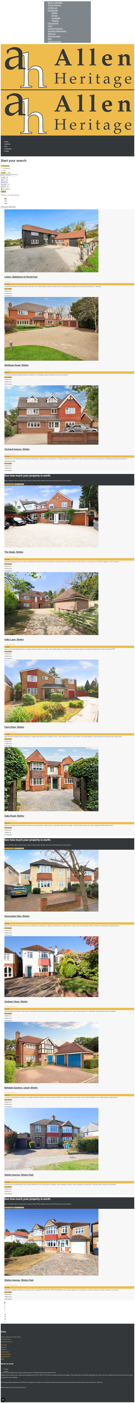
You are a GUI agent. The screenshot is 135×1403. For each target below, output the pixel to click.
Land (50, 26)
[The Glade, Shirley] (51, 547)
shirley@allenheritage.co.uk (6, 1341)
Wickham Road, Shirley (16, 365)
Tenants (55, 21)
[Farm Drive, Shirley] (51, 722)
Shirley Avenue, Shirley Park (18, 1174)
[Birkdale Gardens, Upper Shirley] (51, 1082)
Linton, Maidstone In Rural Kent (20, 276)
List (5, 198)
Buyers (55, 15)
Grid (5, 201)
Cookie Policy (3, 1349)
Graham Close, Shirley (16, 1001)
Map (5, 203)
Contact (6, 151)
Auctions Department (57, 31)
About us (52, 33)
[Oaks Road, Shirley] (51, 811)
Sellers (55, 13)
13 (5, 1316)
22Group (23, 1387)
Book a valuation (55, 2)
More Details (8, 289)
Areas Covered (54, 41)
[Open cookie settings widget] (3, 1400)
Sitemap (2, 1358)
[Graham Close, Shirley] (51, 996)
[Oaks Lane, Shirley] (51, 634)
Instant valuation (19, 484)
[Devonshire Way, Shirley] (51, 911)
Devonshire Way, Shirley (16, 916)
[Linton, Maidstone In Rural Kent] (51, 272)
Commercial (53, 23)
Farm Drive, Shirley (14, 727)
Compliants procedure (5, 1356)
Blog (50, 39)
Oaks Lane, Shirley (14, 639)
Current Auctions (55, 28)
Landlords (56, 18)
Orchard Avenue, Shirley (17, 449)
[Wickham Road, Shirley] (51, 360)
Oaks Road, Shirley (14, 815)
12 (5, 1314)
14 (5, 1319)
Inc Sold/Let (6, 189)
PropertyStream (14, 1387)
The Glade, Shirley (13, 552)
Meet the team (54, 36)
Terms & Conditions (5, 1351)
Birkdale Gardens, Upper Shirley (21, 1087)
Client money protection (6, 1354)
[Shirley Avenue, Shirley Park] (51, 1170)
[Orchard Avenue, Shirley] (51, 444)
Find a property (54, 5)
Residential (53, 10)
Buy (4, 173)
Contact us (52, 8)
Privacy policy (3, 1347)
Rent (9, 173)
